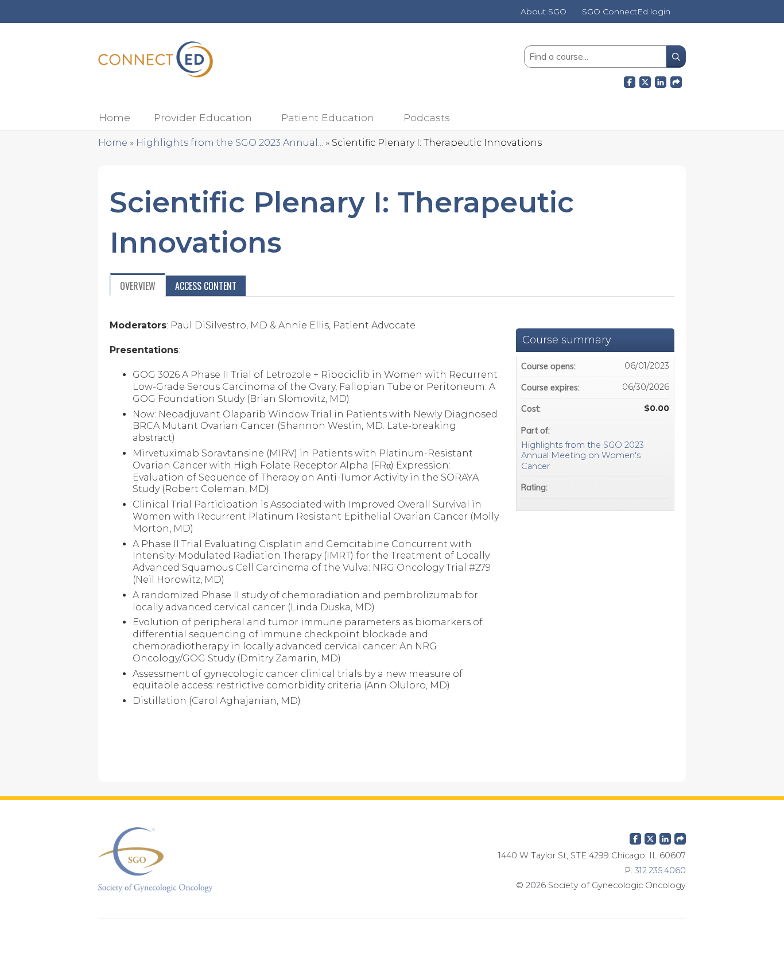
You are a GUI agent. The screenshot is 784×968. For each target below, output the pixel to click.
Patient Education (327, 117)
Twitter (650, 836)
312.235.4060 (660, 870)
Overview (138, 286)
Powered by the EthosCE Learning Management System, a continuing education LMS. (392, 936)
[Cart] (682, 15)
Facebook (629, 80)
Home (114, 117)
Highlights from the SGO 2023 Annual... (229, 142)
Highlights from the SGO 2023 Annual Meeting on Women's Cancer (582, 455)
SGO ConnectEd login (626, 11)
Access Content (205, 286)
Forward (676, 80)
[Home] (155, 59)
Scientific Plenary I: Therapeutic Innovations (437, 142)
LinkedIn (660, 80)
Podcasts (426, 117)
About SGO (543, 11)
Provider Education (203, 117)
